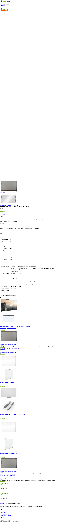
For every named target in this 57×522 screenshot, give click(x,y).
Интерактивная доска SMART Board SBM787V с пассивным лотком (12, 414)
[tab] (29, 214)
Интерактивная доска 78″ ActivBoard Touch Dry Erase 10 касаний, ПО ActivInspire (15, 350)
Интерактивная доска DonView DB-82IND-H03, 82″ (9, 453)
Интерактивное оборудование (4, 328)
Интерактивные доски (12, 328)
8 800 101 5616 (2, 4)
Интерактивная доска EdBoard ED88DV (7, 382)
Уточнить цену (2, 211)
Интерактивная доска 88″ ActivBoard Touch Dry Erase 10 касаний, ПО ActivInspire (15, 326)
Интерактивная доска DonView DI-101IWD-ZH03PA (7, 205)
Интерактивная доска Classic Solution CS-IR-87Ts (7, 191)
